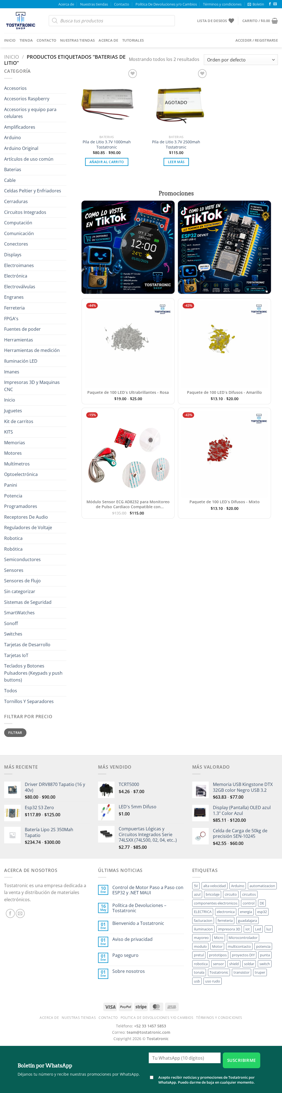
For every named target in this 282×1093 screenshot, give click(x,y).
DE (262, 903)
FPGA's (11, 319)
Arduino (12, 137)
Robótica (13, 549)
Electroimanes (19, 265)
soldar (249, 963)
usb (197, 981)
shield (234, 963)
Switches (13, 634)
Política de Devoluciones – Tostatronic (139, 908)
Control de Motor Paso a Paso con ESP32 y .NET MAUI (147, 890)
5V (196, 885)
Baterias (12, 169)
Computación (18, 223)
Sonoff (11, 623)
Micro (218, 937)
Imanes (11, 372)
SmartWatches (19, 613)
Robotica (13, 538)
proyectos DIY (243, 954)
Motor (217, 946)
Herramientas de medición (32, 350)
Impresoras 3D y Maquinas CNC (32, 385)
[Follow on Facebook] (270, 4)
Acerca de (66, 4)
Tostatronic (219, 972)
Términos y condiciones (222, 4)
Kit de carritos (18, 421)
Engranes (14, 297)
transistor (242, 972)
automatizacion (262, 885)
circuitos (249, 894)
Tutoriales (133, 40)
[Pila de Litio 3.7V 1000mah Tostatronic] (107, 100)
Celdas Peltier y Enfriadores (32, 191)
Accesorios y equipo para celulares (30, 113)
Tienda (26, 40)
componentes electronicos (215, 903)
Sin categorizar (19, 591)
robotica (201, 963)
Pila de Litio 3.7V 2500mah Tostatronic (176, 144)
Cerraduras (16, 201)
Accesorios (15, 88)
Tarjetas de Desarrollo (27, 645)
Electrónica (15, 276)
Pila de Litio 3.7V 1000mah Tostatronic (107, 144)
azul (197, 894)
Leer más (176, 162)
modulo (200, 946)
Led (258, 929)
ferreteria (225, 920)
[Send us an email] (275, 4)
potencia (263, 946)
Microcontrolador (243, 937)
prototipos (218, 954)
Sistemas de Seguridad (27, 602)
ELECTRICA (203, 911)
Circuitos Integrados (25, 212)
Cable (10, 180)
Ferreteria (14, 308)
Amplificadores (19, 127)
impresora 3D (229, 929)
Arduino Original (21, 148)
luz (268, 929)
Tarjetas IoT (16, 655)
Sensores (13, 570)
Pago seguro (125, 955)
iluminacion (203, 929)
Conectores (16, 244)
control (248, 903)
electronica (226, 911)
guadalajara (247, 920)
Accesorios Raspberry (26, 99)
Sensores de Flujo (22, 581)
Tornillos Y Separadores (29, 701)
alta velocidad (214, 885)
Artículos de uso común (28, 159)
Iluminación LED (20, 361)
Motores (13, 453)
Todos (10, 691)
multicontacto (239, 946)
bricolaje (212, 894)
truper (260, 972)
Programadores (20, 506)
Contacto (121, 4)
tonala (199, 972)
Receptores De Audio (26, 517)
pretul (199, 954)
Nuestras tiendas (94, 4)
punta (265, 954)
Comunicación (19, 233)
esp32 (262, 911)
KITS (8, 432)
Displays (12, 255)
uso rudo (212, 981)
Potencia (13, 496)
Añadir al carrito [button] (107, 162)
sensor (218, 963)
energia (246, 911)
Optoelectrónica (21, 474)
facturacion (203, 920)
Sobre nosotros (128, 971)
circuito (231, 894)
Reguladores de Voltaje (28, 527)
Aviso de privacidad (132, 939)
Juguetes (13, 411)
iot (247, 929)
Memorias (14, 443)
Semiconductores (22, 559)
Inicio (10, 40)
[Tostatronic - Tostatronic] (22, 20)
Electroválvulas (19, 287)
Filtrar (15, 732)
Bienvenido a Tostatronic (138, 923)
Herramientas (18, 340)
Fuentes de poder (22, 329)
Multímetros (17, 464)
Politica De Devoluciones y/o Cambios (166, 4)
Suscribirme (241, 1060)
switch (264, 963)
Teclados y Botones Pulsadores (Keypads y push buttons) (33, 673)
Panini (10, 485)
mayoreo (201, 937)
